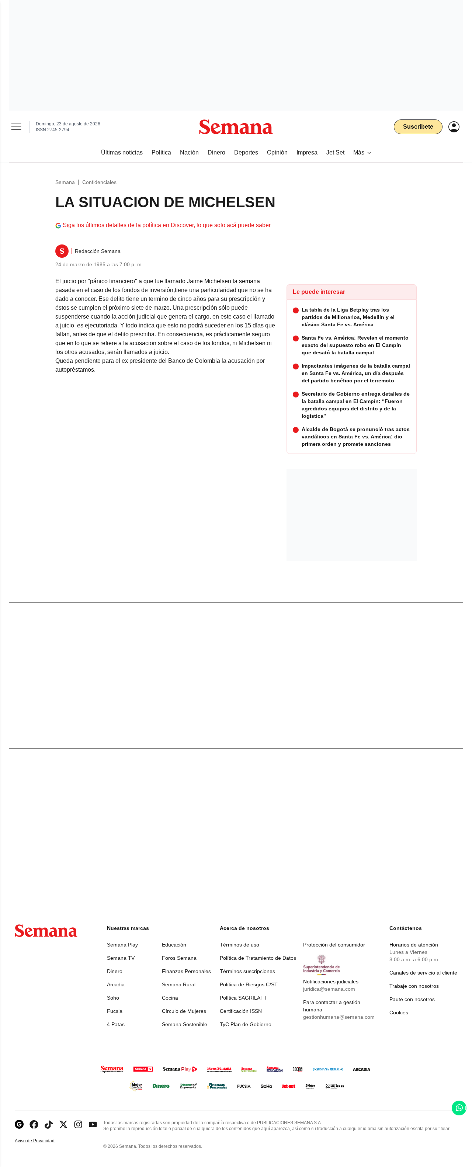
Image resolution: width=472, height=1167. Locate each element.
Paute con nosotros (412, 999)
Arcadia (116, 984)
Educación (174, 945)
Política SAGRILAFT (243, 998)
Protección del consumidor (334, 945)
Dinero (114, 971)
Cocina (170, 998)
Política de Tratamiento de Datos (258, 958)
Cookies (398, 1012)
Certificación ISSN (241, 1011)
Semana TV (121, 958)
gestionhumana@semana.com (339, 1017)
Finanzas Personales (186, 971)
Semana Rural (178, 984)
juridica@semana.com (329, 989)
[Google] (19, 1124)
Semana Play (122, 945)
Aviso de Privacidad (42, 1141)
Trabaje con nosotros (414, 986)
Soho (113, 998)
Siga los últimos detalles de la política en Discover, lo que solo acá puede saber (167, 225)
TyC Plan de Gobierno (245, 1024)
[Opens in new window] (34, 1124)
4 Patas (116, 1024)
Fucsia (114, 1011)
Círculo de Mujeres (184, 1011)
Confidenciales (99, 182)
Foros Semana (179, 958)
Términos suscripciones (247, 971)
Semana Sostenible (184, 1024)
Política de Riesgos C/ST (249, 984)
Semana (65, 182)
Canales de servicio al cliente (423, 973)
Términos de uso (239, 945)
